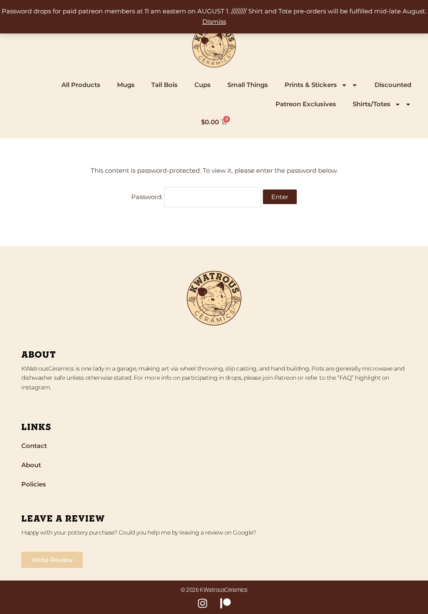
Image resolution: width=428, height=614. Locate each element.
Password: (147, 197)
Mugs (126, 85)
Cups (202, 85)
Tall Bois (164, 85)
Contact (34, 446)
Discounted (392, 85)
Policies (33, 484)
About (31, 465)
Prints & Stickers (311, 85)
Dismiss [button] (214, 22)
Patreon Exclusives (305, 104)
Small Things (247, 85)
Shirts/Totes (371, 104)
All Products (80, 85)
